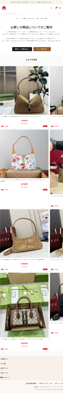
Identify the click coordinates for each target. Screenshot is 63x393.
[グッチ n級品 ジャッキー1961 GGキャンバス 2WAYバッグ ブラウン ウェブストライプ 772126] (24, 305)
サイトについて (56, 386)
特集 (42, 18)
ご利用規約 (36, 386)
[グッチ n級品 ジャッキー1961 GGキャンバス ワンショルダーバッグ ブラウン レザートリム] (24, 90)
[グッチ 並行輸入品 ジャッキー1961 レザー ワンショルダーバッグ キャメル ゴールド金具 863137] (24, 233)
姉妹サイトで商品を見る (22, 49)
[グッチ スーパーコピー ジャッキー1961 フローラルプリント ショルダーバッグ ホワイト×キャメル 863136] (24, 154)
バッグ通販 (23, 18)
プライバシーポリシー (45, 386)
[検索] (59, 13)
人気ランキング (31, 18)
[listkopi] (4, 8)
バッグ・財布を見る (42, 49)
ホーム (17, 18)
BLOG (45, 18)
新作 (38, 18)
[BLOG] (59, 8)
